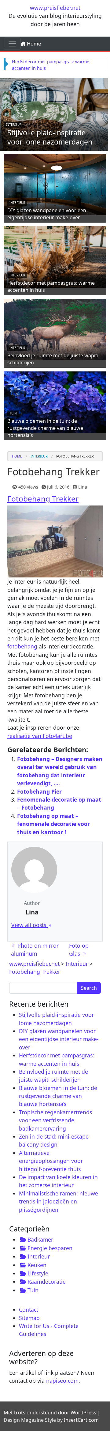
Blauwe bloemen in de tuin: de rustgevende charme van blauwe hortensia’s (45, 428)
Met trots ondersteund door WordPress (50, 1412)
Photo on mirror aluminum (35, 949)
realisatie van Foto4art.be (39, 735)
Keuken (37, 1265)
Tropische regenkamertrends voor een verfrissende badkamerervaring (55, 1120)
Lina (82, 487)
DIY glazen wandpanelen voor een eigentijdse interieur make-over (46, 214)
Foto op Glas (79, 949)
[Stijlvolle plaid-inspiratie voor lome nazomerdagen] (54, 113)
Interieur (13, 124)
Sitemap (29, 1318)
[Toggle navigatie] (12, 44)
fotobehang (22, 646)
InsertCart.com (81, 1420)
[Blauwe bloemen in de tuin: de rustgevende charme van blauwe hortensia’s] (55, 401)
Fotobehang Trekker (43, 499)
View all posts (29, 925)
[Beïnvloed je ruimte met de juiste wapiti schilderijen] (55, 328)
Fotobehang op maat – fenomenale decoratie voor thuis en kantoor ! (53, 824)
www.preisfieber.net (55, 7)
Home (33, 43)
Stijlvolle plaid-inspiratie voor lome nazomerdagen (49, 137)
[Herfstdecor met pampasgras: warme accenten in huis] (55, 256)
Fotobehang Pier (39, 791)
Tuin (13, 413)
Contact (28, 1309)
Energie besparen (50, 1248)
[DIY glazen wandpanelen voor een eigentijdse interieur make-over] (55, 183)
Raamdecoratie (47, 1281)
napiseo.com (62, 1380)
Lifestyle (38, 1273)
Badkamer (40, 1239)
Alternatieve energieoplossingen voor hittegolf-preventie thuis (51, 1161)
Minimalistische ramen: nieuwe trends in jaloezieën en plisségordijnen (58, 1201)
